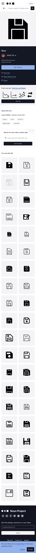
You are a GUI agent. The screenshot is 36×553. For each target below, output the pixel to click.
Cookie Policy (20, 544)
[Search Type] (5, 8)
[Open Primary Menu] (3, 4)
